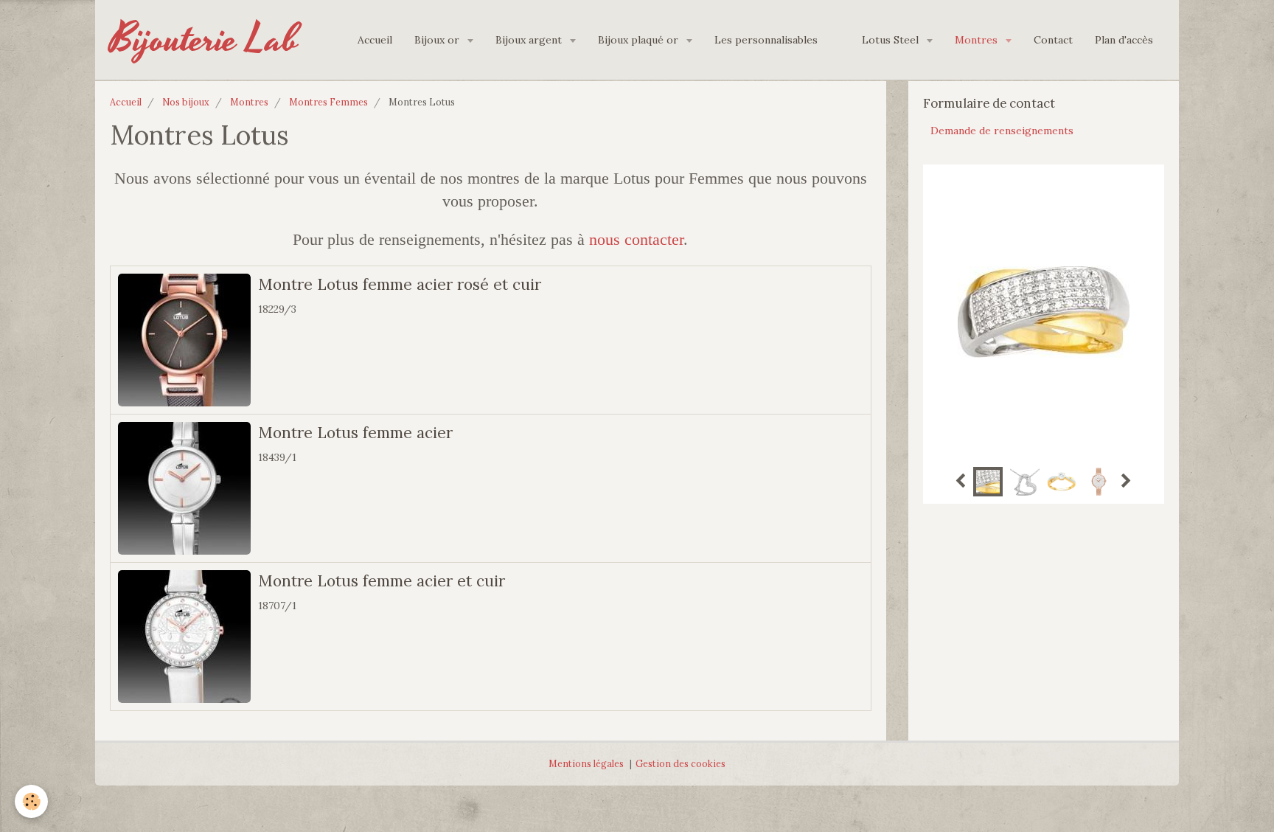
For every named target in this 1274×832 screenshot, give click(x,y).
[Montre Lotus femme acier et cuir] (184, 636)
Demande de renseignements (1001, 130)
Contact (1053, 39)
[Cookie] (31, 801)
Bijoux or (438, 39)
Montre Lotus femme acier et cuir (381, 581)
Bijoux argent (530, 39)
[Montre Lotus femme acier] (184, 488)
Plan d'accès (1124, 39)
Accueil (375, 39)
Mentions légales (586, 763)
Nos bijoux (185, 102)
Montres (977, 39)
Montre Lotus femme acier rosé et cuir (399, 284)
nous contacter (636, 239)
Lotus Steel (892, 39)
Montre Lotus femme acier (355, 433)
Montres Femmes (328, 102)
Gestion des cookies (680, 763)
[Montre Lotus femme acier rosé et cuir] (184, 340)
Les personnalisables (766, 39)
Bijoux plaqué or (639, 39)
